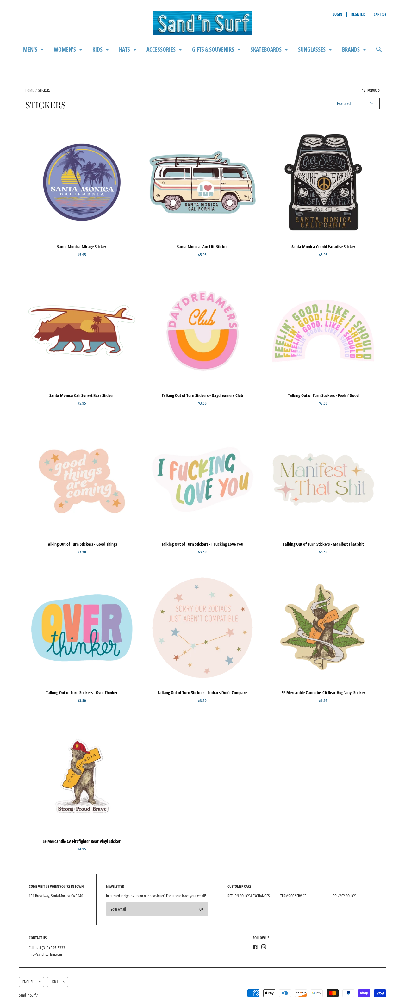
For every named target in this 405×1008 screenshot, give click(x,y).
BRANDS (351, 49)
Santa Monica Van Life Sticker (202, 247)
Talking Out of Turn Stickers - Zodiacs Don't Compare (202, 692)
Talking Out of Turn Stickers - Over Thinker (82, 692)
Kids (97, 49)
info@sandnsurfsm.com (45, 954)
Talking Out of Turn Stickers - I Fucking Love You (202, 544)
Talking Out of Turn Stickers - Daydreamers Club (202, 395)
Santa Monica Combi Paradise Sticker (323, 247)
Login (337, 14)
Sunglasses (312, 49)
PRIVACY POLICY (344, 896)
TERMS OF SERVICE (293, 896)
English (28, 982)
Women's (65, 49)
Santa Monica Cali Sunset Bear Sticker (81, 395)
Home (29, 90)
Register (357, 14)
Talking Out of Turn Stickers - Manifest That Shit (323, 544)
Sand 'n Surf (27, 995)
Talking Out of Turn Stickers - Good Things (81, 544)
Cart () (380, 14)
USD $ (54, 982)
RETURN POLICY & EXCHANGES (248, 896)
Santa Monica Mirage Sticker (81, 247)
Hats (125, 49)
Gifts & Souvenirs (213, 49)
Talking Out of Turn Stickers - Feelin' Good (323, 395)
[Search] (379, 52)
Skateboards (267, 49)
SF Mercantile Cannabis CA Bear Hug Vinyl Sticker (323, 692)
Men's (30, 49)
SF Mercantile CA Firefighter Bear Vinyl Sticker (82, 841)
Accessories (161, 49)
